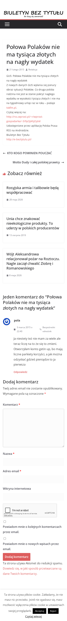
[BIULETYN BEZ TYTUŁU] (33, 13)
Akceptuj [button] (39, 611)
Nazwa (8, 454)
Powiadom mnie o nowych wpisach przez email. (31, 546)
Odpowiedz (20, 372)
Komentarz (11, 405)
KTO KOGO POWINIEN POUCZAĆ (29, 153)
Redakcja (32, 69)
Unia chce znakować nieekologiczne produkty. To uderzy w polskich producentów (32, 223)
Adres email (12, 471)
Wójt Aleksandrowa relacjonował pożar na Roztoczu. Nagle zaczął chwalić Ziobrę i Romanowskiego (33, 261)
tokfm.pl (11, 107)
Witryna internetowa (17, 489)
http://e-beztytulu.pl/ (18, 139)
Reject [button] (53, 611)
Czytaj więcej (33, 616)
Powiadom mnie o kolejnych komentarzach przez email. (32, 529)
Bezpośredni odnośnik (49, 329)
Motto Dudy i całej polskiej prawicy (36, 162)
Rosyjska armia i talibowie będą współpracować (32, 190)
